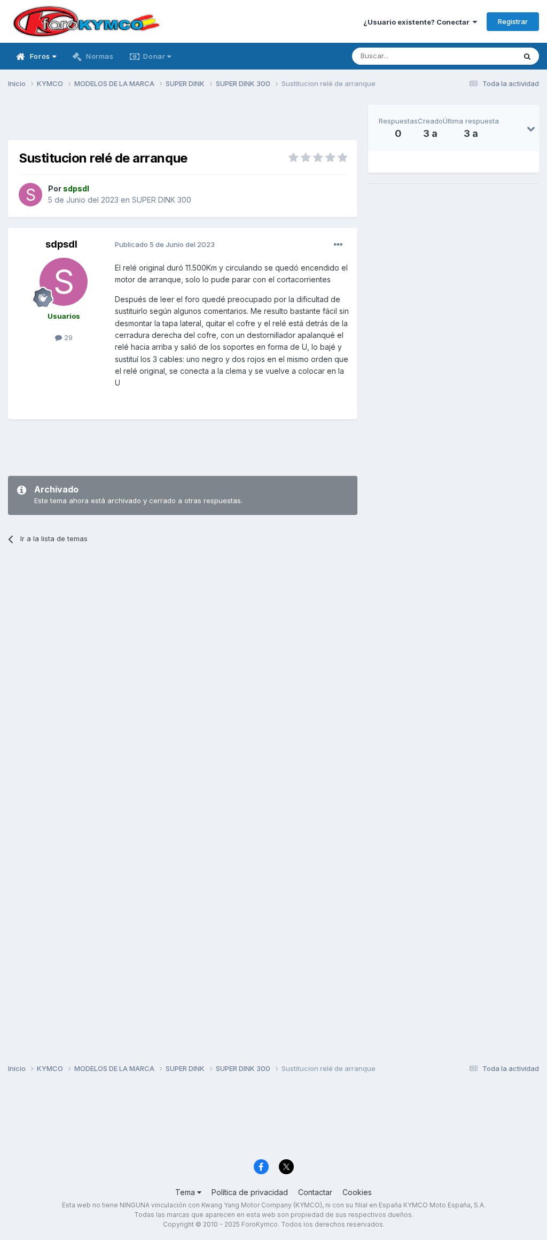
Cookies (357, 1192)
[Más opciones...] (338, 244)
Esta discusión (478, 56)
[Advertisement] (183, 121)
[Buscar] (527, 56)
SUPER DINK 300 (161, 199)
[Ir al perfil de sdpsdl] (30, 194)
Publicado (165, 244)
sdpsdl (61, 244)
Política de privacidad (250, 1192)
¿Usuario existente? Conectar (418, 22)
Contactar (315, 1192)
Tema (186, 1192)
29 (67, 337)
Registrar (513, 21)
